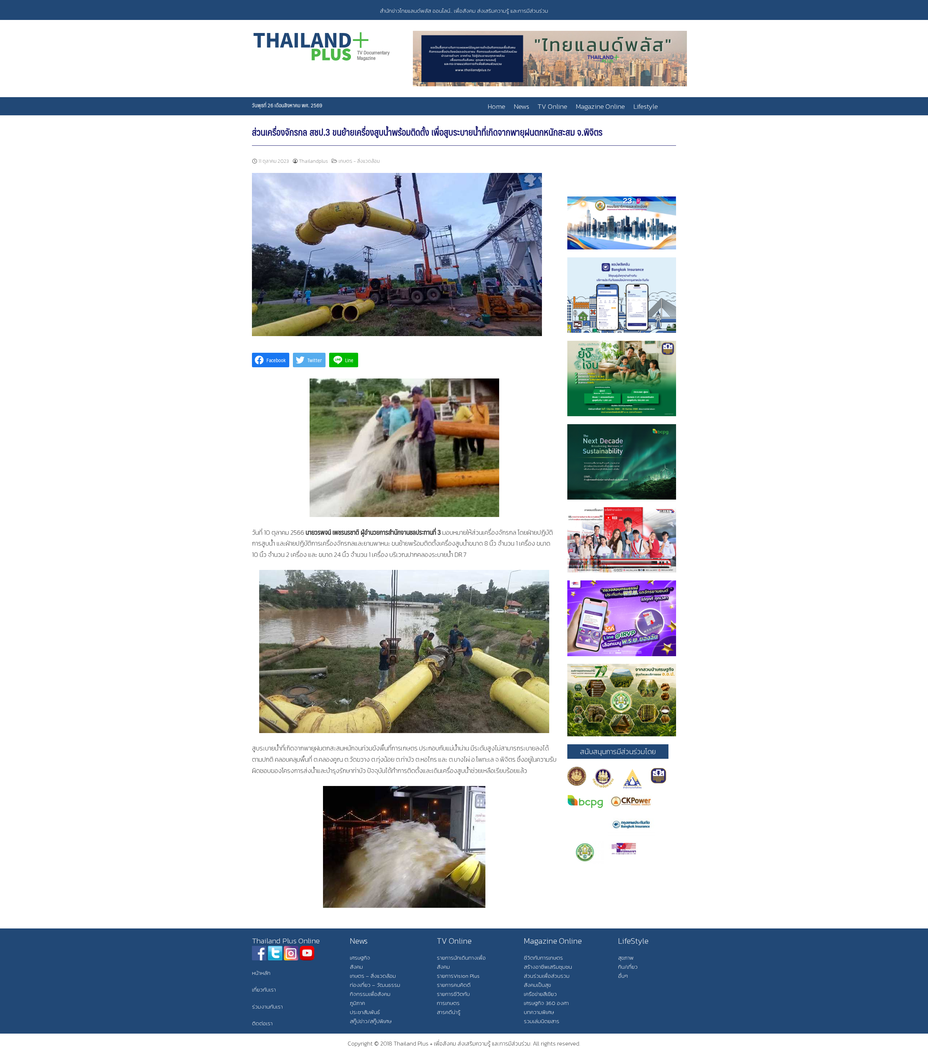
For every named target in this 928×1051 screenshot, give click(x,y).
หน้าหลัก (261, 973)
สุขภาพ (626, 957)
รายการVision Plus (458, 976)
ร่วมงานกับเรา (267, 1006)
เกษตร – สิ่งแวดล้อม (373, 976)
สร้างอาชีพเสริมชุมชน (548, 967)
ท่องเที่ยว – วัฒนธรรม (375, 985)
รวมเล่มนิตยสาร (541, 1021)
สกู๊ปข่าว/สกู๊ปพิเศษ (371, 1021)
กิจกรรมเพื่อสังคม (370, 994)
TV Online (552, 106)
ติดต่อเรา (262, 1023)
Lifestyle (645, 106)
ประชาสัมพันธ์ (365, 1012)
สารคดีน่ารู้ (448, 1012)
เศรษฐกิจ (360, 957)
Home (496, 106)
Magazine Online (600, 106)
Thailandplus (313, 161)
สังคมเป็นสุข (537, 985)
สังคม (356, 967)
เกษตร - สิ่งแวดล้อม (359, 161)
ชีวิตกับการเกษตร (543, 957)
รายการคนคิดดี (454, 985)
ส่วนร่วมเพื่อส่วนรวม (546, 976)
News (521, 106)
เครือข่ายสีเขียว (540, 994)
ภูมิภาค (357, 1003)
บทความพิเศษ (539, 1012)
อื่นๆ (623, 976)
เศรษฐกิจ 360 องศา (546, 1003)
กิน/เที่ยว (628, 967)
